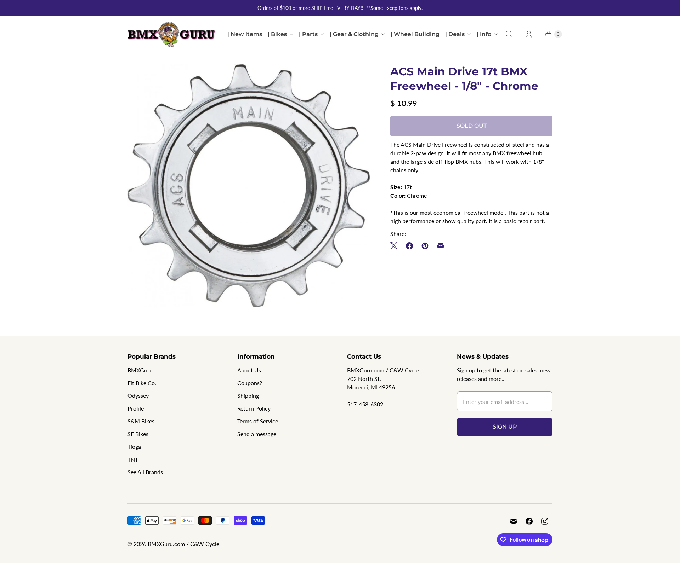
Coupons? (249, 382)
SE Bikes (138, 433)
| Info (484, 34)
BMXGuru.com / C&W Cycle (183, 543)
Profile (136, 408)
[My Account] (529, 34)
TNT (133, 459)
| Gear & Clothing (354, 34)
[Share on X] (396, 246)
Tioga (134, 446)
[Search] (509, 34)
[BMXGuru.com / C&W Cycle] (172, 34)
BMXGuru (140, 370)
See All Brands (145, 472)
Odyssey (138, 395)
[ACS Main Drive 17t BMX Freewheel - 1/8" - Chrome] (249, 185)
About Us (249, 370)
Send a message (256, 433)
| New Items (244, 34)
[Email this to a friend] (440, 246)
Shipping (248, 395)
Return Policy (254, 408)
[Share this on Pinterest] (425, 246)
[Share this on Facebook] (409, 246)
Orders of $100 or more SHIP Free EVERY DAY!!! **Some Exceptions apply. (340, 8)
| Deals (455, 34)
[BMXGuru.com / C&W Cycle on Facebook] (529, 521)
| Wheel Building (415, 34)
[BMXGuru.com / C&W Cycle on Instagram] (544, 521)
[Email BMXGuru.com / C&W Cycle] (513, 521)
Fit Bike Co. (142, 382)
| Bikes (277, 34)
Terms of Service (257, 421)
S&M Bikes (141, 421)
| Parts (308, 34)
